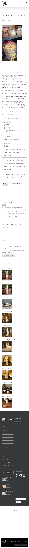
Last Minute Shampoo (7, 382)
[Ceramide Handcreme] (7, 332)
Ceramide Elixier (5, 297)
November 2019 (6, 442)
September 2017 (7, 462)
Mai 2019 (5, 445)
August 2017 (6, 465)
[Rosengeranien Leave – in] (7, 289)
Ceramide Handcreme (7, 325)
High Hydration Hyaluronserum (9, 478)
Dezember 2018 (6, 453)
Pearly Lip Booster (6, 396)
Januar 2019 (5, 451)
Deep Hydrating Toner (7, 368)
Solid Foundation (9, 485)
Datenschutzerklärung (21, 418)
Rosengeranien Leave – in (8, 283)
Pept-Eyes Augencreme (7, 311)
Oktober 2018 (6, 459)
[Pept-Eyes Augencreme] (7, 318)
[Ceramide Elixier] (7, 304)
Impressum (18, 421)
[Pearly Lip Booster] (7, 403)
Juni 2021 (5, 433)
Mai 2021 (5, 436)
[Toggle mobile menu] (26, 2)
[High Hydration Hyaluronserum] (4, 479)
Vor (25, 9)
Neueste (8, 472)
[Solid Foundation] (4, 486)
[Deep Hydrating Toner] (7, 375)
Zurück (21, 9)
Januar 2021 (5, 439)
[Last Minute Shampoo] (7, 389)
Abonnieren (18, 501)
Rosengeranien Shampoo (7, 269)
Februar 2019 (6, 448)
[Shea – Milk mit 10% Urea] (4, 493)
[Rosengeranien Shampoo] (7, 275)
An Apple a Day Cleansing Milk (9, 339)
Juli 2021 (5, 430)
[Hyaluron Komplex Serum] (7, 360)
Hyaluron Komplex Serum (8, 354)
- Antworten (21, 204)
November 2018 (6, 456)
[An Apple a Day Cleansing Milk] (7, 346)
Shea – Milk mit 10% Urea (9, 492)
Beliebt (3, 472)
